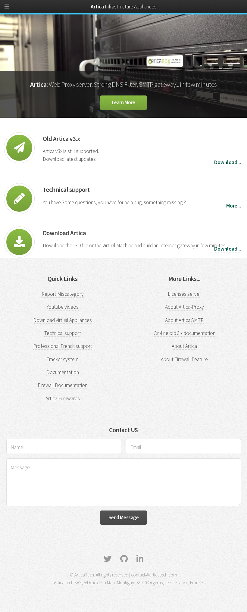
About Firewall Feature (184, 359)
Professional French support (62, 346)
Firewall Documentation (62, 385)
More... (233, 205)
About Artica (184, 346)
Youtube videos (63, 307)
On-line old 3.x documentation (184, 333)
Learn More (123, 102)
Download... (227, 162)
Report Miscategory (63, 294)
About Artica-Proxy (184, 307)
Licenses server (184, 294)
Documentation (62, 372)
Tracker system (63, 359)
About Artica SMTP (184, 320)
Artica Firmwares (62, 398)
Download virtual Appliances (62, 320)
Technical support (62, 333)
